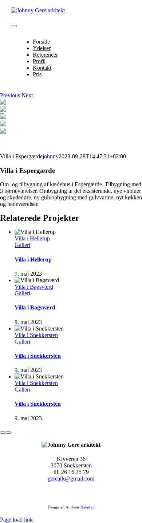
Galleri (22, 245)
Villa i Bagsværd (34, 287)
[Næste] (9, 432)
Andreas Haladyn (80, 507)
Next (27, 95)
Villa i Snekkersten (36, 335)
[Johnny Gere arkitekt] (38, 10)
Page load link (16, 519)
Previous (10, 95)
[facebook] (66, 493)
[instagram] (75, 493)
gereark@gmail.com (71, 478)
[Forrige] (3, 432)
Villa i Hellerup (32, 238)
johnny (51, 156)
